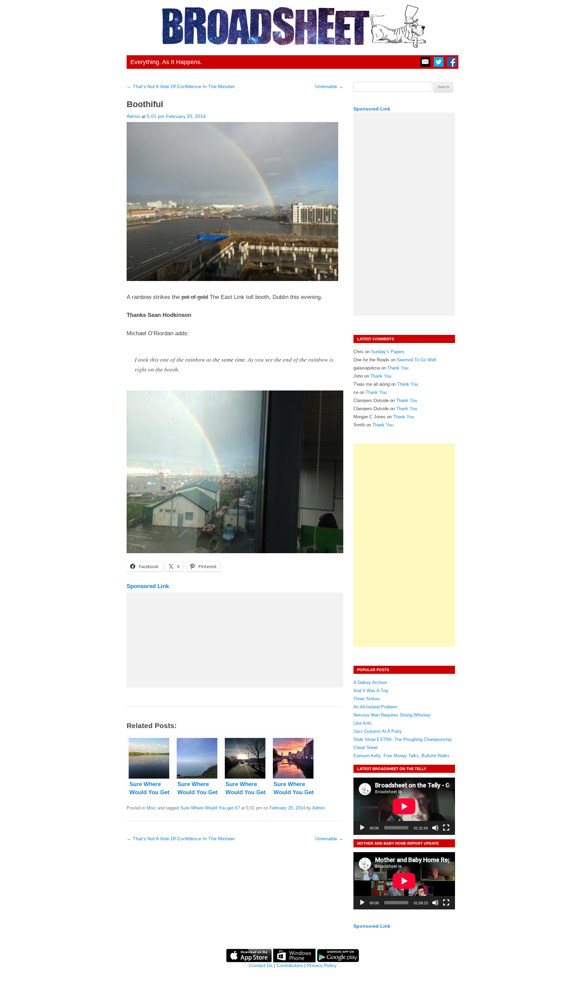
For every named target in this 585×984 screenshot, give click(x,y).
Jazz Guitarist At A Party (377, 731)
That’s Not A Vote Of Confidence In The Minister (181, 86)
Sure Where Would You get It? (210, 807)
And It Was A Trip (370, 690)
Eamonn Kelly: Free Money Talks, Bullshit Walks (401, 755)
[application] (404, 806)
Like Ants (362, 723)
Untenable (329, 86)
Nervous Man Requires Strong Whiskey (392, 715)
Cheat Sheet (365, 747)
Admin (133, 116)
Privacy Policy (322, 965)
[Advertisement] (235, 640)
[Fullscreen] (446, 827)
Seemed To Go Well (416, 359)
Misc (151, 807)
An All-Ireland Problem (375, 706)
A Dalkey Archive (370, 682)
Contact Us (261, 965)
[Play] (362, 827)
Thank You (397, 367)
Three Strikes (366, 698)
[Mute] (435, 827)
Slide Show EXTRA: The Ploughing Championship (402, 739)
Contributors (290, 965)
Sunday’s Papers (388, 351)
